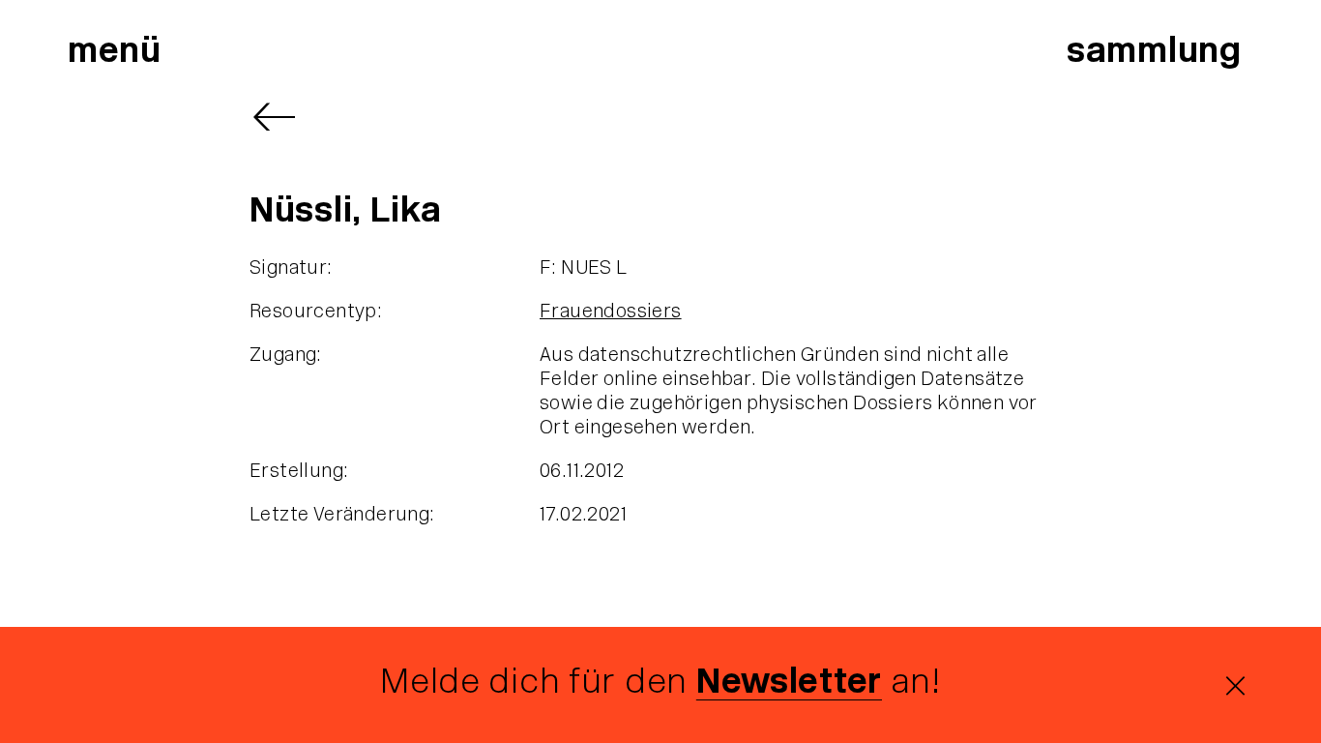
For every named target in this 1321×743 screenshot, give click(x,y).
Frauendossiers (611, 312)
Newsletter (789, 684)
